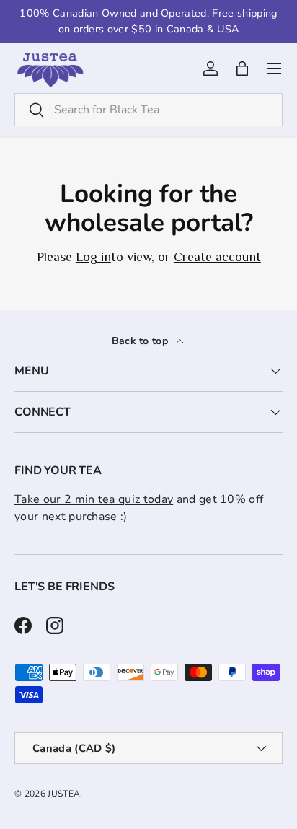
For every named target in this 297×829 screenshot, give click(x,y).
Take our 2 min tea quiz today (93, 499)
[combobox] (148, 110)
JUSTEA (64, 793)
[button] (242, 68)
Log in (92, 257)
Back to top (142, 341)
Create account (216, 257)
